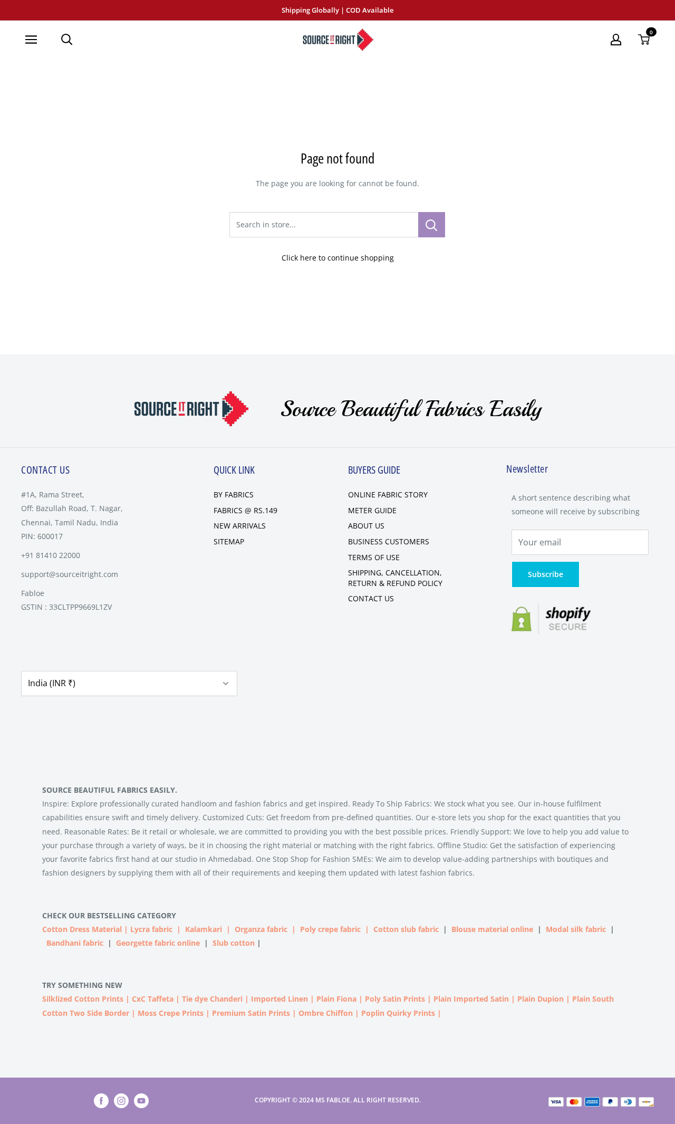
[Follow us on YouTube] (141, 1100)
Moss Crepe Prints (171, 1013)
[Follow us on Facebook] (101, 1100)
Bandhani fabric (74, 943)
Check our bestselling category (110, 915)
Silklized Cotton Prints (82, 999)
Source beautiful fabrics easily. (109, 790)
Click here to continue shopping (338, 258)
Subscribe (545, 574)
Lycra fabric (151, 929)
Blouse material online (492, 929)
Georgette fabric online (158, 943)
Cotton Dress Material (82, 929)
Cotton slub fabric (406, 929)
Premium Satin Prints (251, 1013)
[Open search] (67, 40)
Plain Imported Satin (471, 999)
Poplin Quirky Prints (398, 1013)
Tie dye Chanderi (212, 999)
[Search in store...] (432, 225)
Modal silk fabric (576, 929)
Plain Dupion (540, 999)
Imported (269, 999)
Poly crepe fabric (330, 929)
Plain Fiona (336, 999)
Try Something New (83, 985)
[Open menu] (35, 40)
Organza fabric (261, 929)
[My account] (616, 40)
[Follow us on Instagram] (121, 1100)
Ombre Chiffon (325, 1013)
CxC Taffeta (152, 999)
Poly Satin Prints (395, 999)
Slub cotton (234, 943)
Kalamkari (203, 929)
